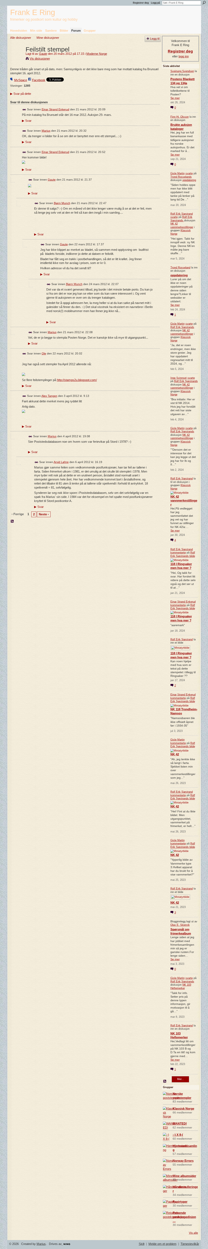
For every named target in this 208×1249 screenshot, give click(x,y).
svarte (189, 173)
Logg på (155, 2)
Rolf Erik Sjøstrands (181, 218)
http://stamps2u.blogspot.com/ (77, 380)
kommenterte (178, 552)
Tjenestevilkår (190, 1244)
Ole (44, 353)
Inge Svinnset (178, 377)
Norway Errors (183, 1160)
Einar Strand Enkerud (55, 109)
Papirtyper (180, 1201)
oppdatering (189, 180)
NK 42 (174, 754)
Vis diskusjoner (40, 58)
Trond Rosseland (180, 267)
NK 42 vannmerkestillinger (181, 225)
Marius (46, 130)
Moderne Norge (96, 53)
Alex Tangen (49, 395)
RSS (12, 521)
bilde (192, 556)
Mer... (180, 1079)
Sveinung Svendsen (182, 71)
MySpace (20, 80)
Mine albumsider (184, 1176)
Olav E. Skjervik (180, 924)
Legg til (154, 38)
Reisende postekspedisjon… (184, 1217)
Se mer (175, 98)
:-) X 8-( (178, 1134)
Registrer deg (141, 2)
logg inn (184, 56)
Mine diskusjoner (48, 37)
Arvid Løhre (61, 462)
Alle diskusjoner (20, 37)
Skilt (141, 1244)
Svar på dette (20, 93)
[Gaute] (16, 56)
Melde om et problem (162, 1244)
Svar (26, 120)
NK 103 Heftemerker (180, 986)
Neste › (44, 514)
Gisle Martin (177, 173)
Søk (204, 2)
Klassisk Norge (183, 1108)
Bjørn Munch (62, 203)
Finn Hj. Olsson (179, 116)
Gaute (43, 53)
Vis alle (193, 1232)
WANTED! (180, 1123)
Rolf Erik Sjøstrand (181, 213)
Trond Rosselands (181, 176)
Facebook (38, 80)
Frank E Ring (32, 12)
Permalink (24, 110)
